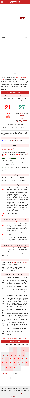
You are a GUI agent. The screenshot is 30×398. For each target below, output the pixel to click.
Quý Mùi (4, 149)
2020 (9, 373)
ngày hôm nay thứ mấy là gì (8, 375)
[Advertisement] (15, 57)
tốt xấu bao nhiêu (6, 378)
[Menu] (2, 2)
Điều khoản (16, 393)
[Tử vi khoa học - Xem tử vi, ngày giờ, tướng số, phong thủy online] (15, 2)
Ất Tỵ (11, 149)
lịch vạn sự (15, 373)
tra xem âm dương (21, 375)
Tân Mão (18, 148)
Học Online (15, 396)
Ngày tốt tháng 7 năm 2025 (15, 93)
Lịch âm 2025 (23, 338)
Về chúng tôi (4, 393)
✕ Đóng (23, 18)
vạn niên (14, 378)
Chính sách (23, 393)
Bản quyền (10, 393)
